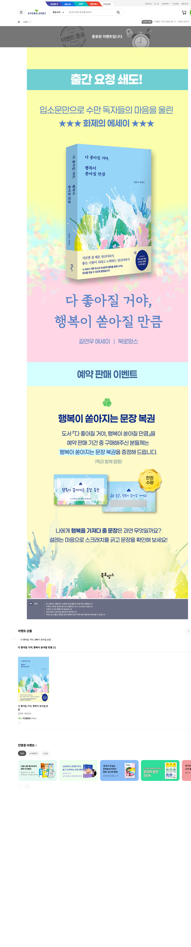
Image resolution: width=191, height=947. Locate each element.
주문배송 (175, 4)
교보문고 (54, 4)
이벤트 (25, 22)
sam (80, 3)
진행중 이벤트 (26, 745)
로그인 (156, 4)
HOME (19, 22)
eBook (67, 4)
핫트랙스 (94, 4)
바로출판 (107, 4)
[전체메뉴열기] (21, 12)
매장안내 (184, 4)
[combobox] (57, 12)
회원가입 (148, 4)
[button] (27, 786)
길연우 (20, 713)
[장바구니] (184, 12)
